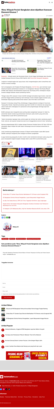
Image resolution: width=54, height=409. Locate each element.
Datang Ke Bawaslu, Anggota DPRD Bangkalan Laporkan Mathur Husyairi (24, 329)
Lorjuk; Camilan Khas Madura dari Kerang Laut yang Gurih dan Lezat (23, 346)
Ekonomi (12, 238)
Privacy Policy (27, 397)
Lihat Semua (50, 144)
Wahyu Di (7, 14)
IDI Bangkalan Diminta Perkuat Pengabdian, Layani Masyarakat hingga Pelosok (24, 197)
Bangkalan (4, 76)
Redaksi (2, 397)
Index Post (42, 397)
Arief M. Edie (35, 87)
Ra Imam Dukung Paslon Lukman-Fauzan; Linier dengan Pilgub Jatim (23, 340)
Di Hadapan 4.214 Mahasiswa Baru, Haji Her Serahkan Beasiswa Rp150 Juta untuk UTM (26, 208)
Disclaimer (35, 397)
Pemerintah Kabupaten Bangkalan (39, 78)
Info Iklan (20, 397)
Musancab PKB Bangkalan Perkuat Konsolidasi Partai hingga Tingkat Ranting (27, 308)
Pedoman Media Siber (11, 397)
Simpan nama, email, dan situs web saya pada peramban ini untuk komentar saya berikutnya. (21, 294)
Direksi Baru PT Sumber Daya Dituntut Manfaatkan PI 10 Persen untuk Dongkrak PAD (25, 194)
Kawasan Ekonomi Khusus (34, 238)
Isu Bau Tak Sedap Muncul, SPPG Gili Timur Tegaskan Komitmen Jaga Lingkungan (24, 200)
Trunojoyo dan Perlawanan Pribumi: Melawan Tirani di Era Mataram (23, 335)
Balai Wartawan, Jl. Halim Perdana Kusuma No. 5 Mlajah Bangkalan (20, 385)
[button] (49, 2)
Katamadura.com (21, 238)
